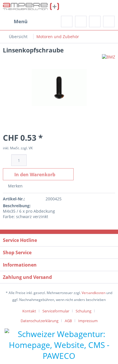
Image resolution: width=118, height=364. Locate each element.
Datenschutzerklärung (39, 320)
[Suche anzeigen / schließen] (66, 21)
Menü (20, 21)
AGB (68, 320)
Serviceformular (55, 311)
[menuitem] (15, 21)
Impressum (88, 320)
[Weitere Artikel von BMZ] (108, 59)
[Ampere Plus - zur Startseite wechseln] (31, 8)
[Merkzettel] (80, 21)
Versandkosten (93, 292)
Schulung (83, 311)
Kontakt (29, 311)
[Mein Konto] (95, 21)
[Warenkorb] (109, 21)
